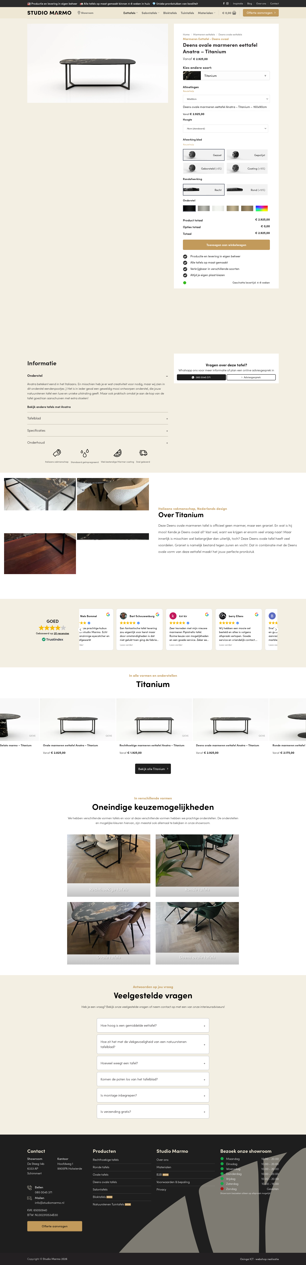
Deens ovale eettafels (230, 34)
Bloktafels (170, 13)
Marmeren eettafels (204, 34)
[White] (218, 208)
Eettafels (129, 13)
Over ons (261, 3)
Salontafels (149, 13)
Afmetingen (191, 88)
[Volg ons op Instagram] (227, 3)
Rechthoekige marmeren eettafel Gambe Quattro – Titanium (147, 746)
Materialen (205, 13)
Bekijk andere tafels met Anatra (49, 407)
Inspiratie (238, 3)
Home (186, 34)
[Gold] (247, 208)
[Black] (189, 208)
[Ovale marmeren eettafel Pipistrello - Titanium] (74, 719)
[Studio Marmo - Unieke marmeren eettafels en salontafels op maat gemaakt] (49, 13)
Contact (274, 3)
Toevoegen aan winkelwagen (226, 245)
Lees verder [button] (86, 644)
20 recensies (61, 633)
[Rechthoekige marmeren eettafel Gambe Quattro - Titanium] (150, 719)
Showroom (85, 13)
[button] (229, 13)
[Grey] (204, 208)
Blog (249, 3)
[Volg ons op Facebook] (224, 3)
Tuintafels (187, 13)
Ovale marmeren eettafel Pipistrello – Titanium (68, 745)
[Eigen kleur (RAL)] (262, 208)
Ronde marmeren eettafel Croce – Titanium (219, 745)
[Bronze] (233, 208)
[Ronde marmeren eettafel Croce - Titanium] (227, 719)
